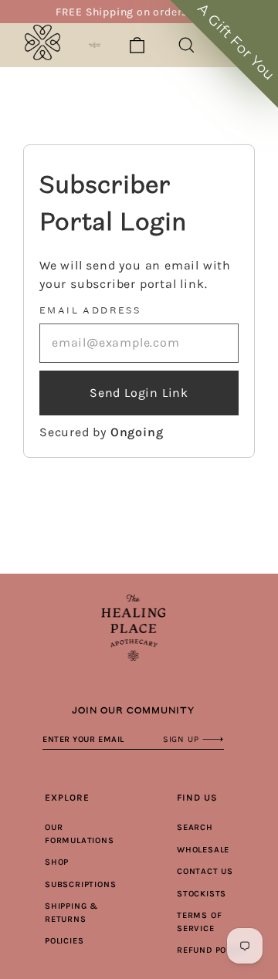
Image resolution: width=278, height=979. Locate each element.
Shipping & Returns (71, 912)
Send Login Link (139, 392)
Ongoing (137, 432)
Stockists (201, 894)
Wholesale (203, 850)
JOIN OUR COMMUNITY (133, 710)
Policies (64, 941)
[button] (224, 54)
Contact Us (205, 871)
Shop (57, 862)
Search (195, 827)
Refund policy (211, 950)
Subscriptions (80, 884)
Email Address (90, 310)
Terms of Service (199, 921)
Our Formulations (79, 833)
